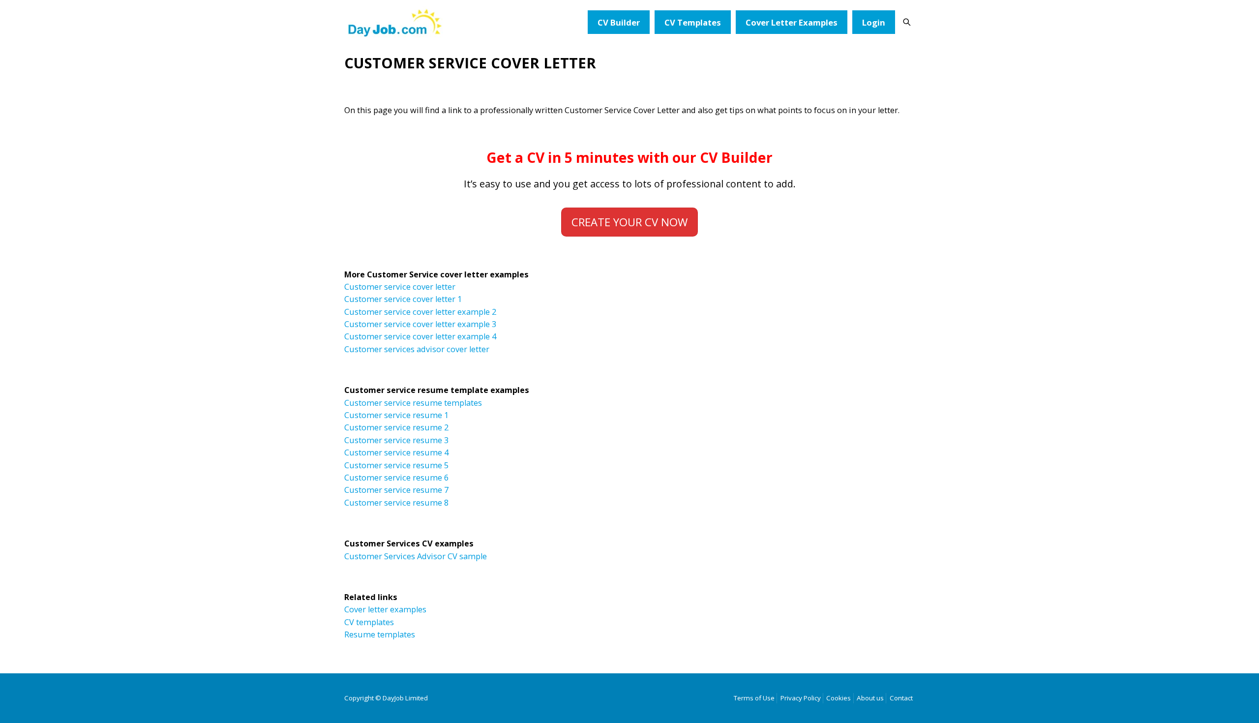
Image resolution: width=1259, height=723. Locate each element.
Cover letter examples (385, 609)
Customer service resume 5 (396, 465)
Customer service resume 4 (396, 452)
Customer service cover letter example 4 (420, 336)
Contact (901, 697)
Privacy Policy (800, 697)
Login (873, 22)
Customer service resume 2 (396, 427)
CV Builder (619, 22)
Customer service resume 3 (396, 440)
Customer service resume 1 (396, 415)
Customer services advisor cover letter (416, 349)
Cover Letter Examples (792, 22)
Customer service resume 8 (396, 502)
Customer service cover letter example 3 (420, 324)
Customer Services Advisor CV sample (415, 556)
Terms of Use (754, 697)
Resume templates (379, 634)
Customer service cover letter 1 (403, 299)
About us (870, 697)
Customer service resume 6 (396, 477)
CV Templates (692, 22)
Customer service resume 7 (396, 489)
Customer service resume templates (413, 402)
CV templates (369, 622)
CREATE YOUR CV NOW (629, 221)
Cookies (838, 697)
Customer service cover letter (399, 286)
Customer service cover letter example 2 (420, 311)
